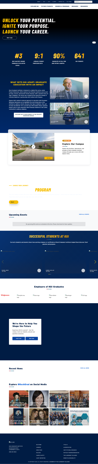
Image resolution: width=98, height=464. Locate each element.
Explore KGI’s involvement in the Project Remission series (28, 115)
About (38, 1)
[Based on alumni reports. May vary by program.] (44, 63)
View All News (84, 368)
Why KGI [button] (10, 37)
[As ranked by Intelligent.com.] (21, 65)
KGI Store (69, 1)
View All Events (84, 214)
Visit (44, 1)
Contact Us (61, 1)
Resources (84, 6)
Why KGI (31, 338)
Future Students (47, 6)
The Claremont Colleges (70, 455)
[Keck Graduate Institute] (19, 6)
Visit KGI (18, 338)
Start (12, 202)
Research (75, 6)
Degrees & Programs (62, 6)
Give (49, 1)
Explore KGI (35, 6)
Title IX (65, 444)
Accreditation (67, 447)
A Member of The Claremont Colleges (59, 461)
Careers (38, 447)
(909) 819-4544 (12, 451)
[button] (95, 261)
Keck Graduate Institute (16, 446)
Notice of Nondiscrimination (71, 452)
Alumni (54, 1)
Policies (38, 452)
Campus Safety (40, 455)
